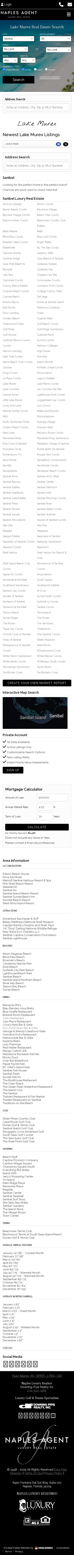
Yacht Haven (44, 666)
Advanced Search (50, 77)
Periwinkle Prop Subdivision (53, 438)
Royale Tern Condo (48, 454)
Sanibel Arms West (48, 476)
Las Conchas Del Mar (49, 389)
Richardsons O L (12, 454)
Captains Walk (45, 253)
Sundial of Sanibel (13, 596)
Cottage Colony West (49, 291)
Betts (40, 231)
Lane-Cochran (11, 389)
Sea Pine (42, 525)
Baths (23, 56)
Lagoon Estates (46, 378)
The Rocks (9, 623)
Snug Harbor (44, 574)
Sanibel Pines (10, 503)
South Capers (45, 579)
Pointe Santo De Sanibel (50, 449)
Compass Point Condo (50, 285)
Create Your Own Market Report (37, 683)
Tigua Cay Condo (13, 628)
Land (39, 69)
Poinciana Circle (12, 449)
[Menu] (68, 14)
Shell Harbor (10, 552)
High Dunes (43, 351)
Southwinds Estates (48, 585)
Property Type (11, 66)
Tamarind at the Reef (14, 607)
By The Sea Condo (48, 247)
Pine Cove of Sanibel (15, 443)
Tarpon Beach (11, 612)
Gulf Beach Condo (48, 323)
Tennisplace (44, 612)
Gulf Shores (9, 334)
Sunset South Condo (49, 596)
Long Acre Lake (12, 405)
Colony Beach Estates (15, 285)
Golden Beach (11, 318)
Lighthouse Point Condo (51, 394)
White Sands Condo (14, 661)
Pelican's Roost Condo (50, 432)
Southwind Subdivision (16, 585)
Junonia (7, 367)
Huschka (42, 356)
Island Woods (45, 362)
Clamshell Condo (13, 280)
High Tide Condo (13, 356)
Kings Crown (10, 372)
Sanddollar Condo (47, 465)
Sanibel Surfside (46, 514)
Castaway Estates (47, 263)
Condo (27, 69)
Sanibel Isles (44, 492)
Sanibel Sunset (11, 514)
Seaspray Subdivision (49, 541)
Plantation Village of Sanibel (53, 443)
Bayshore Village (47, 209)
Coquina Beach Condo (16, 291)
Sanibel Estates (11, 487)
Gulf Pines (8, 329)
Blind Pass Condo (13, 236)
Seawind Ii (42, 547)
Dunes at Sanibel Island (50, 302)
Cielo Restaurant (13, 1018)
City (5, 34)
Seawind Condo (12, 547)
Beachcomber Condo (15, 220)
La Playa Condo (12, 378)
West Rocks (44, 645)
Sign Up (13, 770)
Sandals (7, 465)
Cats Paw (8, 274)
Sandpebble (10, 470)
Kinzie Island (44, 372)
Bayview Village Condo (16, 214)
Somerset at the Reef (15, 579)
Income (51, 69)
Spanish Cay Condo (14, 590)
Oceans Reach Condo (15, 427)
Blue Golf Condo (47, 236)
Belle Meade (10, 231)
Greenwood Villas (13, 323)
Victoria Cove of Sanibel (17, 634)
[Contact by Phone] (61, 4)
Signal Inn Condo (13, 574)
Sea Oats (8, 525)
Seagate (7, 530)
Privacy (19, 1551)
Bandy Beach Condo (15, 209)
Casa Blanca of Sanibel (50, 258)
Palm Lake (9, 432)
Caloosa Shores (12, 253)
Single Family (12, 69)
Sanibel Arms (10, 476)
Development (47, 34)
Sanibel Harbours (47, 487)
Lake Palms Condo (48, 383)
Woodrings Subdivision (16, 666)
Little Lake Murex (12, 400)
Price (6, 45)
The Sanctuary (45, 623)
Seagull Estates (11, 536)
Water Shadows (46, 639)
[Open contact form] (70, 4)
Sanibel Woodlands (14, 519)
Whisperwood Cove (49, 650)
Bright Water (44, 242)
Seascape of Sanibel (48, 536)
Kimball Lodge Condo (50, 367)
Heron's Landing (12, 351)
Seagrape (42, 530)
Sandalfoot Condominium (52, 460)
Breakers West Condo (15, 242)
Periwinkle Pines (12, 438)
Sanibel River (44, 503)
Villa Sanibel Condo (48, 634)
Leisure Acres (10, 394)
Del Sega (42, 296)
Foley (40, 313)
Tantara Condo (45, 607)
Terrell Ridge (10, 617)
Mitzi (5, 416)
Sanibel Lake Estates (14, 498)
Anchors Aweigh (12, 204)
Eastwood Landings (48, 307)
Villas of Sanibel (12, 639)
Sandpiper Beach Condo (51, 470)
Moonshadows (45, 416)
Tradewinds (43, 628)
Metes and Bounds (48, 411)
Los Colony (44, 405)
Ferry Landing (11, 313)
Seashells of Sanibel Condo (19, 541)
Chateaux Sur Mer (47, 274)
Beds (5, 56)
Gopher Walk (44, 318)
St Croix (41, 590)
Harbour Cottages (47, 345)
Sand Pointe (9, 460)
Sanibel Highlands (13, 492)
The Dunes (43, 617)
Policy (53, 1473)
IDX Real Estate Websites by (19, 1547)
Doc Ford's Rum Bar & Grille (20, 1028)
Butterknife (9, 247)
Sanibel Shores (11, 509)
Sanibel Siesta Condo (49, 509)
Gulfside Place (45, 334)
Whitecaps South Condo (51, 661)
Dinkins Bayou (11, 302)
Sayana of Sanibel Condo (51, 519)
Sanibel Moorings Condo (51, 498)
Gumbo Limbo (45, 340)
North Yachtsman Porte (16, 421)
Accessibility (63, 1547)
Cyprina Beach (11, 296)
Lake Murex (9, 383)
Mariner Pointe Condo (15, 411)
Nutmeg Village (46, 421)
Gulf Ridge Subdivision (50, 329)
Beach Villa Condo (48, 214)
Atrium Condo (45, 204)
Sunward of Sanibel (14, 601)
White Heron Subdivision (17, 656)
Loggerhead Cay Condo (51, 400)
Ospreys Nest (45, 427)
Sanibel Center (45, 481)
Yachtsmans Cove (47, 672)
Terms (8, 1551)
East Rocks (9, 307)
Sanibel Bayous (11, 481)
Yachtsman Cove (12, 672)
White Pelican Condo (49, 656)
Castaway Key (45, 269)
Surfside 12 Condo (47, 601)
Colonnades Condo (48, 280)
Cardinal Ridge (11, 258)
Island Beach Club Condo (18, 362)
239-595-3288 (37, 1390)
